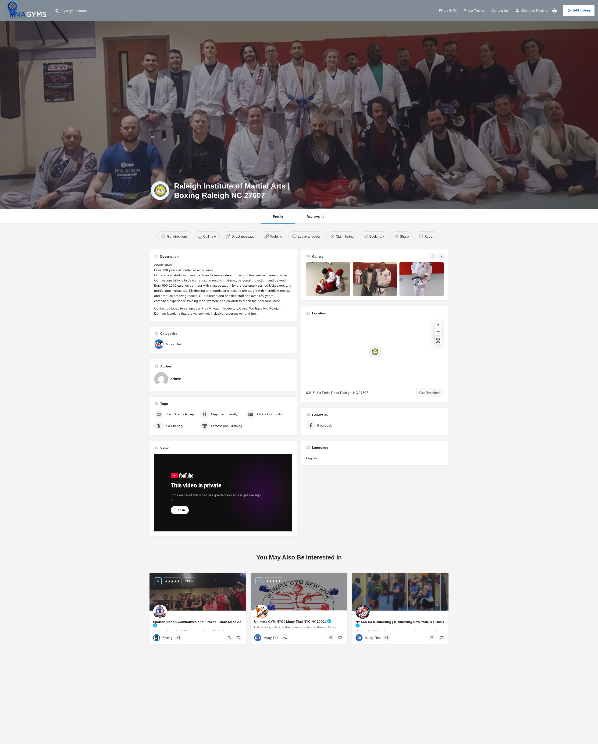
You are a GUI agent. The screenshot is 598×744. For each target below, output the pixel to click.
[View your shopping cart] (554, 10)
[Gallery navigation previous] (434, 256)
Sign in (526, 10)
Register (542, 10)
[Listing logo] (160, 190)
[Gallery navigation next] (442, 256)
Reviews (315, 216)
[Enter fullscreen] (438, 340)
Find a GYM (448, 10)
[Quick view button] (229, 637)
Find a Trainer (474, 10)
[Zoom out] (438, 331)
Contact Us (499, 10)
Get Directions (429, 393)
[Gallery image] (328, 279)
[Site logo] (27, 10)
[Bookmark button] (238, 637)
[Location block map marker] (375, 352)
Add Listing (581, 10)
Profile (278, 216)
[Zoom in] (438, 324)
